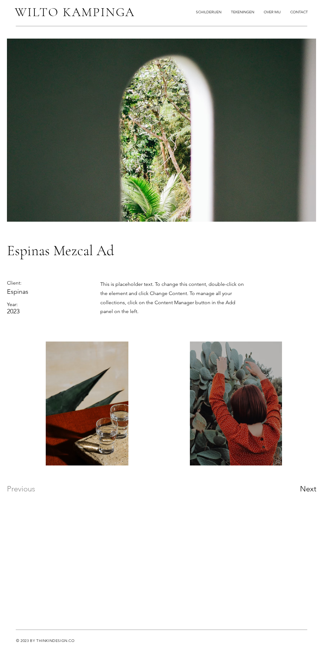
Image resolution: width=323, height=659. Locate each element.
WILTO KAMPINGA (75, 12)
